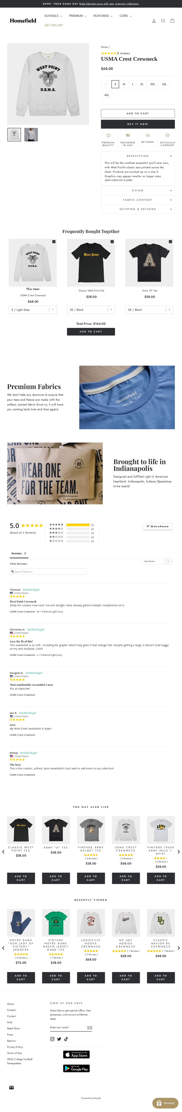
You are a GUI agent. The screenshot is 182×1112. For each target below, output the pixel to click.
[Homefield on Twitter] (59, 1039)
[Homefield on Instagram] (52, 1039)
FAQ (9, 1022)
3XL (164, 84)
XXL (152, 84)
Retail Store (13, 1028)
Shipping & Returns (138, 209)
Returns (11, 1041)
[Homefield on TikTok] (66, 1039)
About (10, 1004)
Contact (11, 1016)
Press (10, 1034)
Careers (11, 1010)
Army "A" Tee (149, 290)
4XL (106, 95)
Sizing (138, 190)
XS (106, 84)
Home (104, 47)
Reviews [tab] (17, 553)
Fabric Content (137, 200)
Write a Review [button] (159, 526)
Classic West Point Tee (91, 290)
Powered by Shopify (91, 1098)
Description (138, 156)
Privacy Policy (15, 1047)
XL (142, 84)
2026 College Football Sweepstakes (20, 1061)
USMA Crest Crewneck (22, 611)
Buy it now (137, 124)
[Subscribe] (89, 1027)
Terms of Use (14, 1053)
